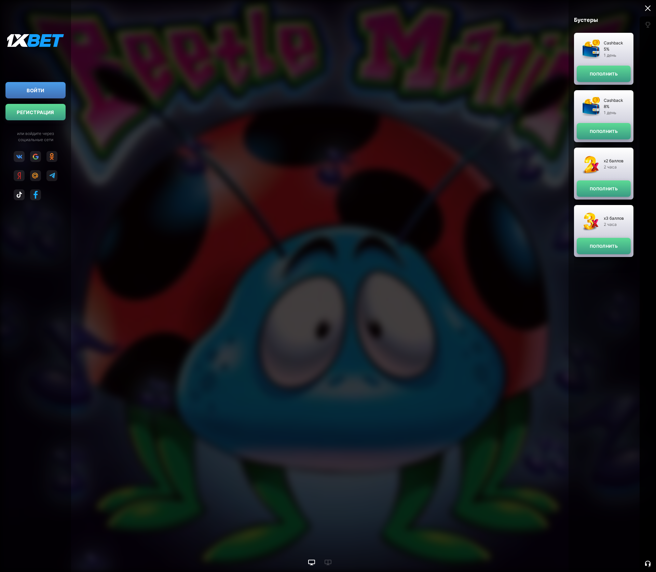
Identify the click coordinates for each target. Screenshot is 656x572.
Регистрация (35, 112)
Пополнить (604, 74)
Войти (35, 90)
